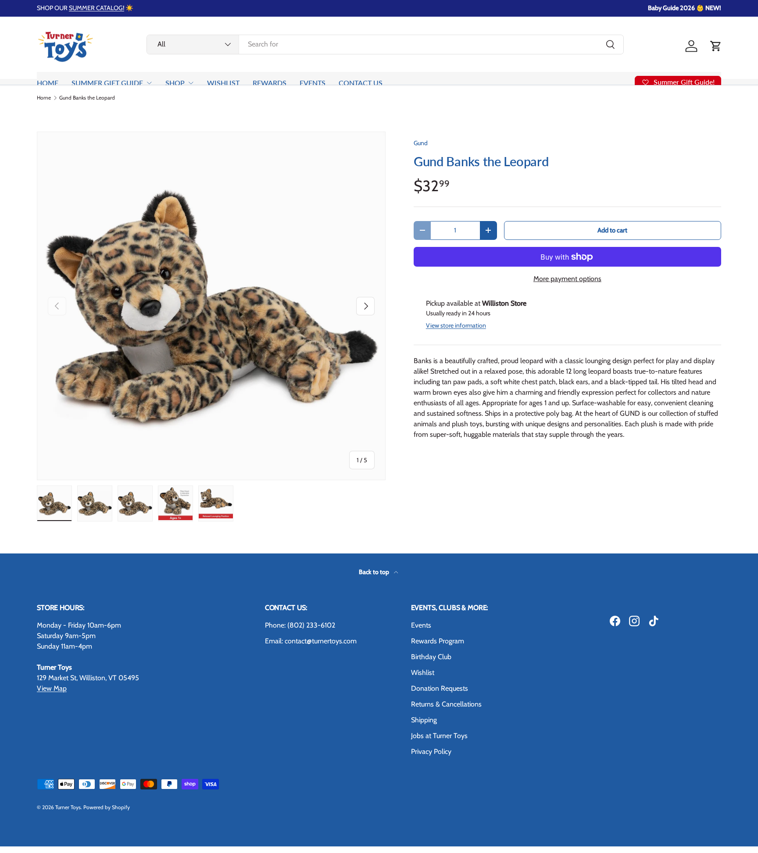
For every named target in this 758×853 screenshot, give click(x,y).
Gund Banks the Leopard (87, 97)
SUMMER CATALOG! (96, 8)
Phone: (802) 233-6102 (300, 625)
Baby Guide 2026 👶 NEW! (684, 8)
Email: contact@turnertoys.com (311, 641)
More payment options (567, 279)
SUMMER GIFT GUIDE (107, 83)
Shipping (424, 720)
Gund (421, 143)
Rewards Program (437, 641)
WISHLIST (223, 83)
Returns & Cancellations (446, 704)
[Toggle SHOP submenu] (191, 83)
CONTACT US (361, 83)
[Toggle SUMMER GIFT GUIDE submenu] (149, 83)
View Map (52, 688)
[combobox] (385, 44)
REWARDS (269, 83)
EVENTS (312, 83)
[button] (716, 46)
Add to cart (612, 230)
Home (44, 97)
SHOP (175, 83)
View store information (456, 325)
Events (421, 625)
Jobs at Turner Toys (439, 736)
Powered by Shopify (106, 807)
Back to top (374, 572)
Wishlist (422, 672)
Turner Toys (68, 807)
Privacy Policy (431, 751)
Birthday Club (431, 657)
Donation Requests (439, 688)
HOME (47, 83)
